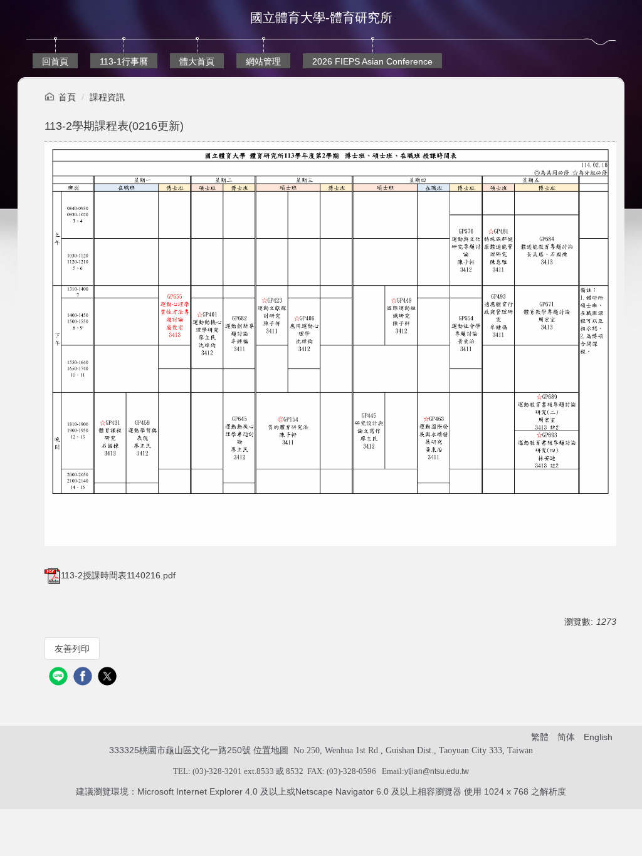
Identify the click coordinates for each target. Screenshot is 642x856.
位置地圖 (270, 750)
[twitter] (109, 678)
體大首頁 (196, 61)
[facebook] (84, 678)
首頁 (67, 97)
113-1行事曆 (124, 61)
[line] (60, 678)
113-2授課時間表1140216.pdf (118, 575)
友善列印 (72, 649)
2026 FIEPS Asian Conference (372, 61)
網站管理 (263, 61)
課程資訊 (107, 97)
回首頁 (55, 61)
